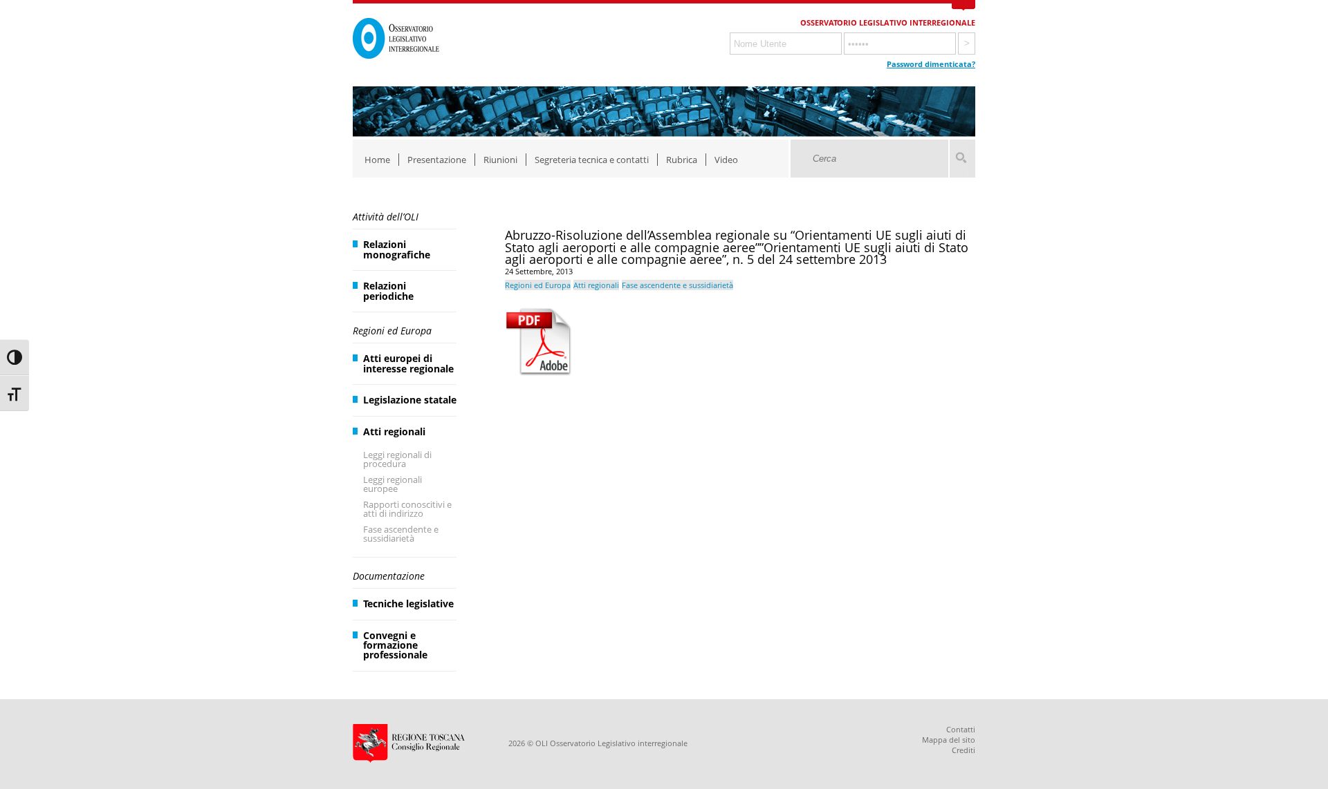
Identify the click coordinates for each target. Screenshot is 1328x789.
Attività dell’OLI (385, 216)
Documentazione (389, 575)
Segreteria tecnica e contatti (592, 159)
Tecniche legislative (408, 603)
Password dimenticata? (931, 64)
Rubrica (681, 159)
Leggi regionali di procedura (397, 459)
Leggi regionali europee (392, 484)
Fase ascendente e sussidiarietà (401, 533)
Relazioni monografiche (396, 249)
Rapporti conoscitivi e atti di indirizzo (407, 509)
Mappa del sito (948, 739)
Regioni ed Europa (392, 330)
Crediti (963, 750)
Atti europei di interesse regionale (408, 363)
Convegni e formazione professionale (395, 645)
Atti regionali (394, 431)
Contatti (960, 729)
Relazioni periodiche (388, 290)
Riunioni (500, 159)
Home (377, 159)
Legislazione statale (409, 399)
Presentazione (436, 159)
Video (726, 159)
